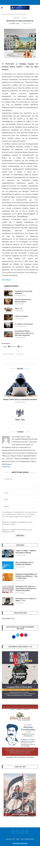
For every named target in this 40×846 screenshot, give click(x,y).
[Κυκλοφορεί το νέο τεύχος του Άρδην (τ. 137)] (8, 601)
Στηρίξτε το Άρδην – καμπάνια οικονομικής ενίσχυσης (26, 552)
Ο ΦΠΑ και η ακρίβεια (21, 316)
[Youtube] (22, 831)
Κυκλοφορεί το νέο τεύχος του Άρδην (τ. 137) (26, 599)
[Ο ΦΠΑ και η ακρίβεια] (8, 317)
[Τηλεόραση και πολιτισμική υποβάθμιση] (8, 293)
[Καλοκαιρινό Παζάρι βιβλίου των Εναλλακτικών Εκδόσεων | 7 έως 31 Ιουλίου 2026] (8, 577)
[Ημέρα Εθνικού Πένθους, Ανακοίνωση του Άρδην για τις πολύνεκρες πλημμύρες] (8, 334)
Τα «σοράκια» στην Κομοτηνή (24, 324)
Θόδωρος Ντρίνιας (8, 354)
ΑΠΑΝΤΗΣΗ (6, 467)
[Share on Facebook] (18, 361)
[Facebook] (17, 2)
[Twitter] (17, 831)
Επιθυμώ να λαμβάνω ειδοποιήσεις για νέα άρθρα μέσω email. (17, 531)
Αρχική (4, 14)
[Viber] (26, 831)
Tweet (5, 346)
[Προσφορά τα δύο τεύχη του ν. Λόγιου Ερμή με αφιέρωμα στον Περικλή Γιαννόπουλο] (8, 589)
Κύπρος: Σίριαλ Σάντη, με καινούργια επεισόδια (20, 399)
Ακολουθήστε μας (8, 618)
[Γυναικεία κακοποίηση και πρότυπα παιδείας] (8, 302)
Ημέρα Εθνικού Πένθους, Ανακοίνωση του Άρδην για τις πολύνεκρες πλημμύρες (24, 333)
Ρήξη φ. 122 (18, 308)
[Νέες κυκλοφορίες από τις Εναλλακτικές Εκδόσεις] (8, 565)
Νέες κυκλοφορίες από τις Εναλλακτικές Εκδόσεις (24, 563)
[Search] (38, 8)
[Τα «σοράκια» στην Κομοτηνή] (8, 325)
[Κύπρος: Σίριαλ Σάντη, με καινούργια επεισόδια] (20, 385)
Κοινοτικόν (20, 354)
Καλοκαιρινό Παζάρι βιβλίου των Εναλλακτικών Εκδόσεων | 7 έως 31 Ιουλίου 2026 (26, 576)
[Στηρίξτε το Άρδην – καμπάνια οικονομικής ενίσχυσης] (8, 553)
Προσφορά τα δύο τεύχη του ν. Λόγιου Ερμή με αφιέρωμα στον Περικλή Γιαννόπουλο (26, 588)
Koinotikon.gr (6, 280)
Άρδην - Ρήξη (15, 23)
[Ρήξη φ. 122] (8, 309)
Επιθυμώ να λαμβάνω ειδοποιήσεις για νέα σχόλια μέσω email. (17, 523)
